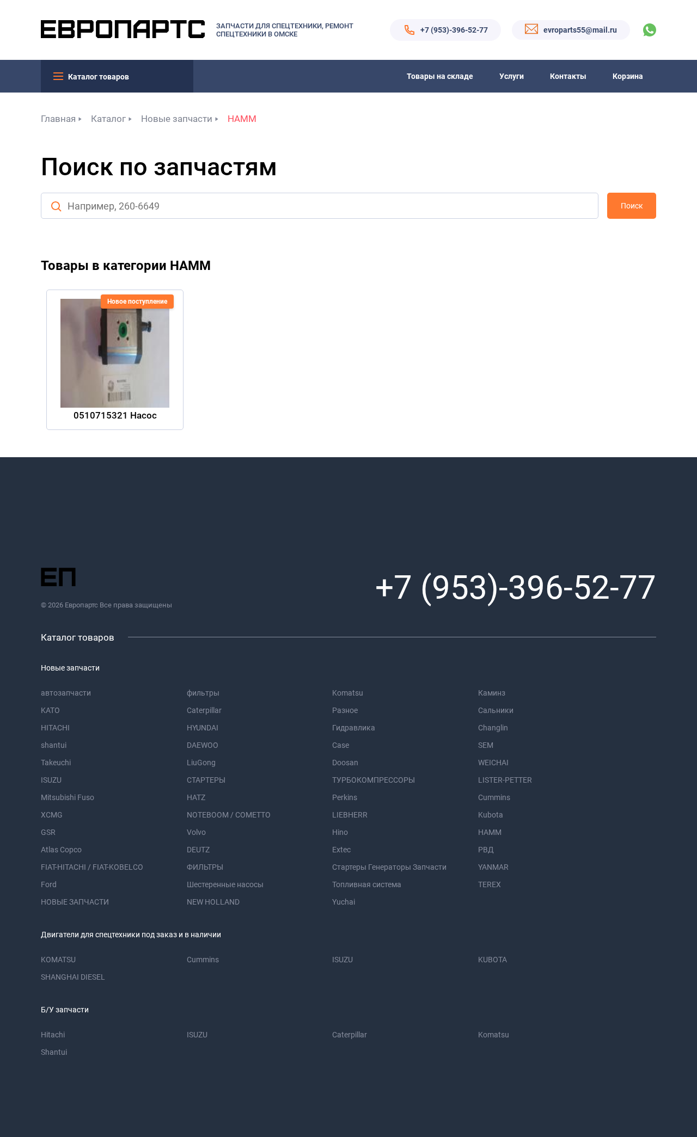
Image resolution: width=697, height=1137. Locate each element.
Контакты (568, 76)
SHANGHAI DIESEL (73, 977)
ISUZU (51, 780)
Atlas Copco (61, 849)
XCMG (52, 814)
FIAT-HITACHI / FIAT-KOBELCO (92, 867)
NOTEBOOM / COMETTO (229, 814)
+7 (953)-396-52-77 (454, 30)
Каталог (108, 118)
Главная (58, 118)
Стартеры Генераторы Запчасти (389, 867)
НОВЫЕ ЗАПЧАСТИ (75, 902)
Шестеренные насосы (225, 884)
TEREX (489, 884)
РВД (486, 849)
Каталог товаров (98, 76)
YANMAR (493, 867)
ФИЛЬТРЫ (205, 867)
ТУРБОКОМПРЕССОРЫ (373, 780)
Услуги (511, 76)
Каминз (491, 693)
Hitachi (53, 1034)
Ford (49, 884)
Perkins (344, 797)
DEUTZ (198, 849)
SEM (485, 745)
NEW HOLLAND (213, 902)
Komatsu (347, 693)
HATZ (196, 797)
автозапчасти (66, 693)
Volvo (196, 832)
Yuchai (343, 902)
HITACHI (55, 727)
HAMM (242, 118)
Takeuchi (56, 762)
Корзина (628, 76)
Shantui (54, 1052)
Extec (341, 849)
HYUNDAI (202, 727)
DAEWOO (202, 745)
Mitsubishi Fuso (67, 797)
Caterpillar (204, 710)
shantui (53, 745)
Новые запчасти (176, 118)
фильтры (203, 693)
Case (340, 745)
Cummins (494, 797)
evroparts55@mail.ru (580, 30)
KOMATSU (58, 959)
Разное (345, 710)
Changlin (493, 727)
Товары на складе (440, 76)
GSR (48, 832)
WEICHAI (493, 762)
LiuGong (201, 762)
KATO (50, 710)
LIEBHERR (350, 814)
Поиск (632, 205)
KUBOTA (492, 959)
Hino (340, 832)
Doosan (345, 762)
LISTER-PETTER (505, 780)
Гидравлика (353, 727)
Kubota (490, 814)
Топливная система (366, 884)
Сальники (495, 710)
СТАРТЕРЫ (206, 780)
